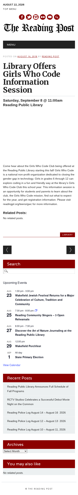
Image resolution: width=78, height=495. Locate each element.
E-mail (50, 17)
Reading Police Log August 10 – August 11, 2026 (36, 429)
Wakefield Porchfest (28, 346)
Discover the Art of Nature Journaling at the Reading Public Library (43, 333)
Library (67, 234)
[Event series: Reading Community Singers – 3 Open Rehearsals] (36, 310)
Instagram (36, 17)
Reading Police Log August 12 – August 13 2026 (36, 421)
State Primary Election (29, 357)
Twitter (29, 17)
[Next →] (70, 250)
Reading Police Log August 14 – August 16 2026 (36, 412)
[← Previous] (7, 250)
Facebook (22, 17)
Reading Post (50, 56)
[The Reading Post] (39, 32)
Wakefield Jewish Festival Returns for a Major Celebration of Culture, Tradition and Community (44, 299)
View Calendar (11, 365)
